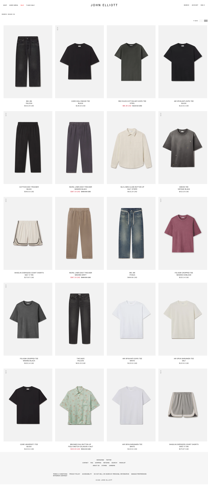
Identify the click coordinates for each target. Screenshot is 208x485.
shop (5, 5)
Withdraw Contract (60, 476)
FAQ (91, 463)
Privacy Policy (74, 474)
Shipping (98, 463)
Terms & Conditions (60, 474)
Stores (104, 465)
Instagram (100, 460)
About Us (96, 465)
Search (186, 5)
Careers (112, 465)
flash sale (30, 5)
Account (195, 5)
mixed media (13, 5)
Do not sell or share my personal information (111, 474)
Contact (85, 463)
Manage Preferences (139, 474)
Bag (203, 5)
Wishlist (122, 463)
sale (22, 5)
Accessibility (87, 474)
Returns (106, 463)
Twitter (108, 460)
